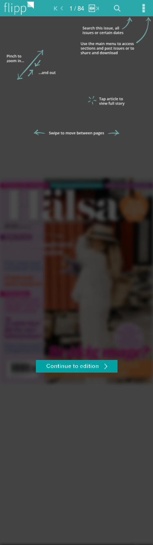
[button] (76, 367)
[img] (76, 280)
